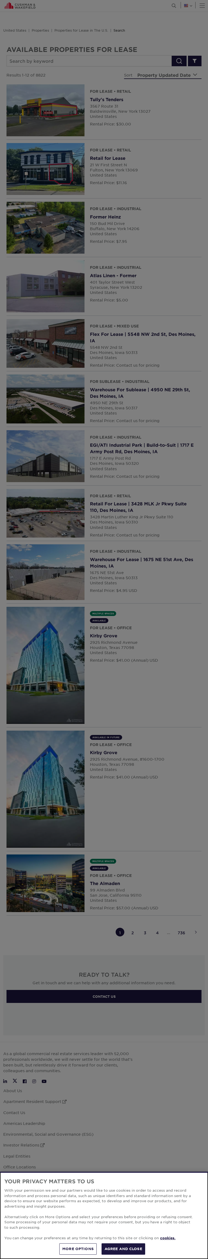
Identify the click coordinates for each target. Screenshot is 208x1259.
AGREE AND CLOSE (123, 1249)
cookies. (168, 1238)
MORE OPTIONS (78, 1249)
